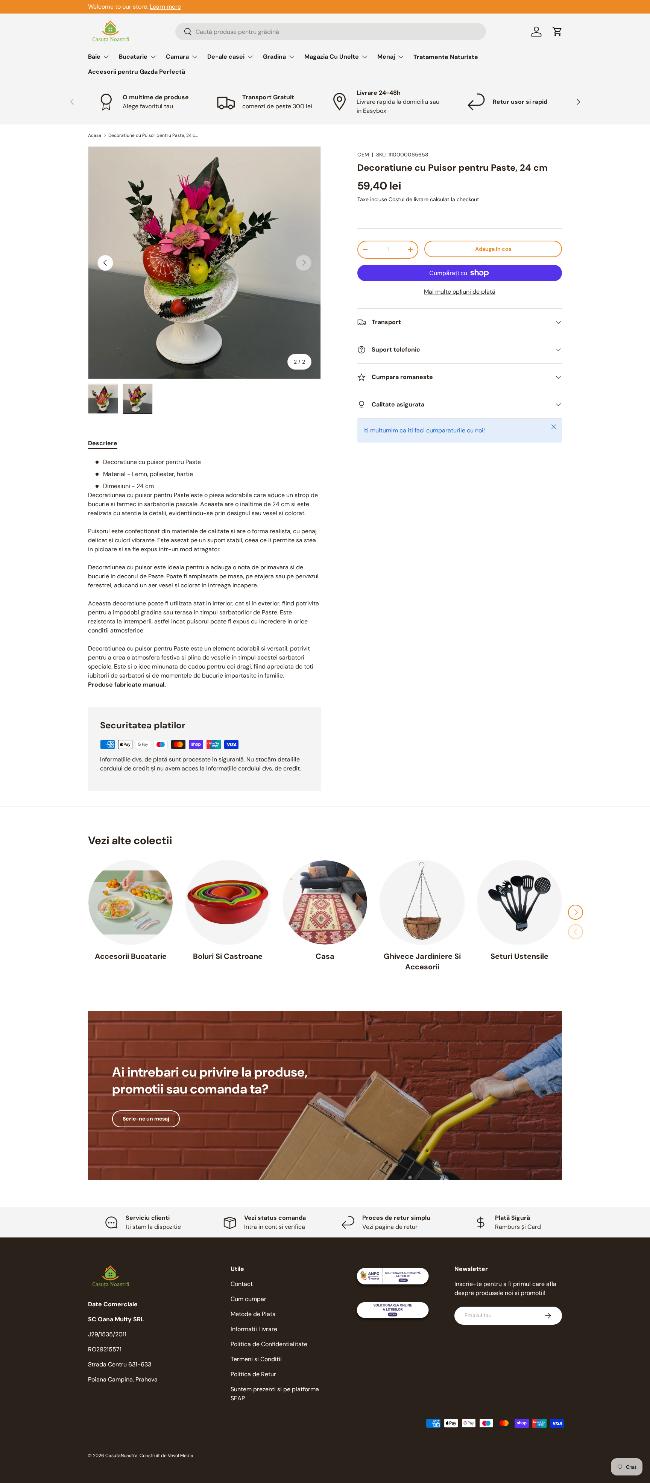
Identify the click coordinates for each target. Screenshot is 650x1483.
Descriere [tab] (102, 443)
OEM (363, 154)
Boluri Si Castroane (228, 956)
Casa (325, 956)
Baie (94, 57)
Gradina (274, 57)
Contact (242, 1284)
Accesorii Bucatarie (131, 956)
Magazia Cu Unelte (331, 57)
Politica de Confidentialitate (269, 1344)
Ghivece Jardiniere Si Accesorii (422, 961)
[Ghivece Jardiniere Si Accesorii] (422, 902)
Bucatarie (133, 57)
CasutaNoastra (121, 1456)
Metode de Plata (253, 1314)
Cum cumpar (248, 1299)
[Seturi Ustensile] (519, 902)
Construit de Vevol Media (166, 1456)
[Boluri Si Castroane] (227, 902)
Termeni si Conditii (256, 1359)
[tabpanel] (204, 573)
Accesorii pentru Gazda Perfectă (136, 72)
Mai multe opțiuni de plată (459, 292)
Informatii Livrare (254, 1329)
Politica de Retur (253, 1374)
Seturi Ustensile (519, 956)
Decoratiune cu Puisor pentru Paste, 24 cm (153, 135)
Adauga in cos (493, 249)
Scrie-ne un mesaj (146, 1118)
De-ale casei (226, 57)
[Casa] (325, 902)
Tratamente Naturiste (445, 57)
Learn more (165, 7)
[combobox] (330, 31)
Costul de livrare (409, 199)
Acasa (94, 135)
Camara (177, 57)
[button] (557, 31)
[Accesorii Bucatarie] (130, 902)
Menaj (386, 57)
